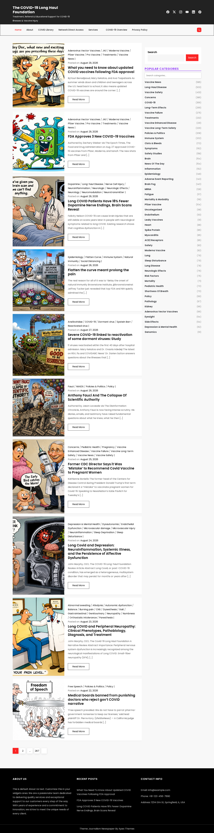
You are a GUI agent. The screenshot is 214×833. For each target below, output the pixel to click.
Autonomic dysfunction (118, 605)
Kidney (149, 306)
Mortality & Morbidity (157, 199)
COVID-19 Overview (116, 29)
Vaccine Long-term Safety (160, 128)
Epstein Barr (124, 321)
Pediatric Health (90, 447)
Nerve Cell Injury (114, 184)
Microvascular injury (124, 528)
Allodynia (98, 605)
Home (18, 29)
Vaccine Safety (104, 455)
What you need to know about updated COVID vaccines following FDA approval (101, 69)
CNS (98, 609)
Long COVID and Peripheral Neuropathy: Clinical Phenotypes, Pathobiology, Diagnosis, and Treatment (101, 630)
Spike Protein (152, 230)
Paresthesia (106, 617)
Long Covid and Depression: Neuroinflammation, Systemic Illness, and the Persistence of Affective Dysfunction (99, 551)
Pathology (151, 301)
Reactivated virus (78, 326)
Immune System (113, 257)
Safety (148, 245)
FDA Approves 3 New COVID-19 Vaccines (101, 136)
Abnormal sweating (79, 605)
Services (93, 29)
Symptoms (151, 148)
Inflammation (153, 168)
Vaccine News (86, 455)
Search (152, 52)
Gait (121, 609)
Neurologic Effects (117, 188)
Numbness (129, 613)
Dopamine (74, 184)
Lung (147, 255)
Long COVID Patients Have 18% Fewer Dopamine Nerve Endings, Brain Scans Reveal (100, 205)
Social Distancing (90, 261)
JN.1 (104, 50)
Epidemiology (75, 257)
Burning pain (86, 609)
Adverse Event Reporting (159, 179)
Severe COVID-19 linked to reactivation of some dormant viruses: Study (100, 337)
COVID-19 (90, 321)
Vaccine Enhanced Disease (160, 122)
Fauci (71, 386)
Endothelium (152, 214)
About (29, 29)
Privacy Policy (139, 29)
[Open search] (199, 30)
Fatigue (149, 194)
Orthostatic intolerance (83, 617)
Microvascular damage (97, 528)
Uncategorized (153, 209)
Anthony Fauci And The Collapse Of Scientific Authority (97, 397)
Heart (148, 224)
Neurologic (98, 188)
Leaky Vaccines (154, 219)
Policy (111, 386)
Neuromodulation (92, 192)
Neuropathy (113, 613)
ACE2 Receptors (154, 240)
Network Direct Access (71, 29)
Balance (72, 609)
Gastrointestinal (77, 613)
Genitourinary (96, 613)
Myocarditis (151, 235)
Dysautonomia (110, 524)
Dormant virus (106, 321)
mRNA (148, 189)
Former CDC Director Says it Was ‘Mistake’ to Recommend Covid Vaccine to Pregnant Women (101, 468)
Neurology (73, 192)
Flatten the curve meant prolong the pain (98, 272)
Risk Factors (152, 275)
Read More (78, 99)
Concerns (73, 447)
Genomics (151, 332)
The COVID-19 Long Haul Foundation (35, 10)
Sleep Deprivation (104, 532)
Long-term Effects (155, 107)
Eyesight (150, 316)
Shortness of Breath (156, 291)
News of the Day (154, 163)
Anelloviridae (75, 321)
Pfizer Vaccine (76, 54)
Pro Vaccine (93, 54)
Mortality (150, 281)
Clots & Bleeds (153, 143)
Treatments (109, 54)
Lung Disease (152, 265)
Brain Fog (150, 184)
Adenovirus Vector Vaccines (84, 50)
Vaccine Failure (100, 451)
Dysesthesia (110, 609)
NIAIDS (80, 386)
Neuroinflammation (79, 188)
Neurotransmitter (114, 192)
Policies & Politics (95, 386)
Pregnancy (108, 447)
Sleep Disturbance (155, 260)
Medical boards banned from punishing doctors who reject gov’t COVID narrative (101, 699)
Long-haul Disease (92, 184)
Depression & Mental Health (84, 524)
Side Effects (152, 321)
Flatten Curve (93, 257)
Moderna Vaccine (119, 50)
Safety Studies (153, 153)
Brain (148, 158)
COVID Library (46, 29)
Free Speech (75, 686)
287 (37, 751)
